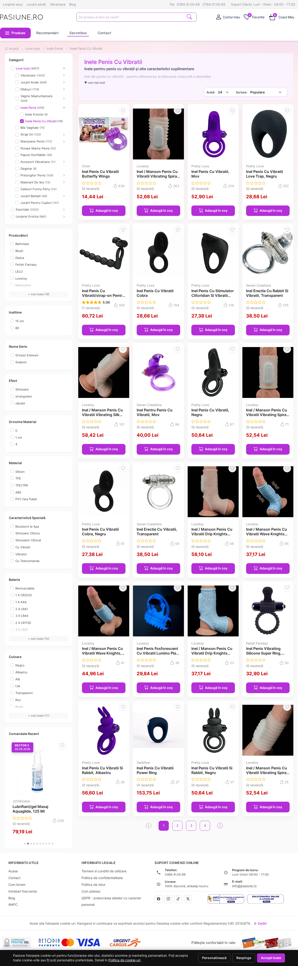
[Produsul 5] (37, 843)
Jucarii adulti (36, 4)
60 (17, 328)
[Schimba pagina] (220, 825)
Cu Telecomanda (27, 561)
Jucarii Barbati (33, 196)
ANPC (12, 904)
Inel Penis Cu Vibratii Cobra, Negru (100, 531)
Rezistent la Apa (27, 526)
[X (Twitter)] (188, 899)
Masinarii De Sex (35, 182)
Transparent (24, 693)
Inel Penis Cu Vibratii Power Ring (155, 770)
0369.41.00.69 (188, 4)
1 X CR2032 (23, 595)
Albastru (21, 672)
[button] (15, 33)
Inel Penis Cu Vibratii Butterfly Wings (100, 174)
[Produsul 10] (52, 843)
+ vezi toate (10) (38, 638)
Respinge (243, 958)
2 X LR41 (21, 609)
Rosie (19, 706)
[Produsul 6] (40, 843)
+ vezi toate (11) (38, 715)
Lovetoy (21, 278)
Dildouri (29, 89)
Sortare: (241, 92)
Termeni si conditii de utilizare (103, 871)
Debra (19, 258)
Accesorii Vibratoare (37, 162)
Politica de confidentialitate (102, 878)
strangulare (23, 396)
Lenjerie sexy (13, 4)
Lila (17, 686)
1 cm (18, 437)
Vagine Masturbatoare (36, 98)
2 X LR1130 (23, 623)
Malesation (23, 285)
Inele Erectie (36, 114)
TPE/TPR (21, 485)
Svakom (21, 362)
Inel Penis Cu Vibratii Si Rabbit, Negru (211, 770)
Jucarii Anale (33, 82)
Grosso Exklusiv (26, 355)
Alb (17, 679)
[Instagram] (168, 899)
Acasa (13, 871)
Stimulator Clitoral (28, 540)
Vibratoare (57, 4)
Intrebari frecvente (22, 891)
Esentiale (27, 209)
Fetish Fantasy (26, 264)
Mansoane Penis (36, 141)
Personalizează (214, 958)
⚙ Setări (260, 923)
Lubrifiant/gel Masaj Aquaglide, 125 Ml (30, 809)
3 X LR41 (21, 630)
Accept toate (271, 958)
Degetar (28, 168)
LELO (19, 271)
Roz (18, 700)
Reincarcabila (24, 588)
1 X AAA (21, 602)
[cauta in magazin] (189, 16)
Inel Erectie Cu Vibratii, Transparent (157, 531)
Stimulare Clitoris (27, 533)
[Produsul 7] (43, 843)
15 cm (19, 321)
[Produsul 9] (49, 843)
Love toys (27, 68)
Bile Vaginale (32, 127)
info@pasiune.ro (244, 886)
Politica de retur (93, 885)
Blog (72, 4)
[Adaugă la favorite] (62, 745)
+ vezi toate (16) (38, 294)
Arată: (211, 92)
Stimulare (22, 389)
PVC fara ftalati (26, 499)
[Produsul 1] (25, 843)
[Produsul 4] (34, 843)
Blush (19, 251)
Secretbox (78, 33)
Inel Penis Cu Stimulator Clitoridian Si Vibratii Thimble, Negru (212, 295)
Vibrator (21, 554)
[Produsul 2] (28, 843)
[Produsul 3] (31, 843)
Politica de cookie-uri (124, 960)
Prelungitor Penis (36, 175)
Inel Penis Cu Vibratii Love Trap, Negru (264, 174)
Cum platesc (91, 891)
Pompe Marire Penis (38, 148)
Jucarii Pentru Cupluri (39, 203)
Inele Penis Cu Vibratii (44, 121)
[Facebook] (159, 899)
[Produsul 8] (46, 843)
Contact (104, 33)
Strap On (30, 134)
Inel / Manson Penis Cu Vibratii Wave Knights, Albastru (102, 653)
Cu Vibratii (22, 547)
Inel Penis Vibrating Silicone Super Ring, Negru (263, 653)
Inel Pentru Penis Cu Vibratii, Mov (155, 412)
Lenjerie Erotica (31, 216)
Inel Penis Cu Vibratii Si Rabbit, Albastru (102, 770)
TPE (18, 478)
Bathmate (22, 244)
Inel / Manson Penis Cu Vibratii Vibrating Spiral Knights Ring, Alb (157, 176)
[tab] (227, 17)
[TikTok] (178, 899)
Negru (19, 665)
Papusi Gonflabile (36, 155)
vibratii (20, 403)
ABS (18, 492)
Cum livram (16, 885)
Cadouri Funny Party (38, 189)
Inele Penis (32, 107)
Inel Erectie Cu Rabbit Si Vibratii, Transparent (267, 293)
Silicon (20, 471)
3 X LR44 (21, 616)
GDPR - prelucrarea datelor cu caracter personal (111, 901)
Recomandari (47, 33)
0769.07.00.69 (214, 4)
